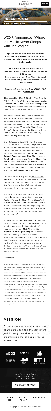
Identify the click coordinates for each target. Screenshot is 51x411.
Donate (45, 3)
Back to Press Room (15, 24)
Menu (4, 5)
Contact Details (25, 385)
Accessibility (39, 397)
